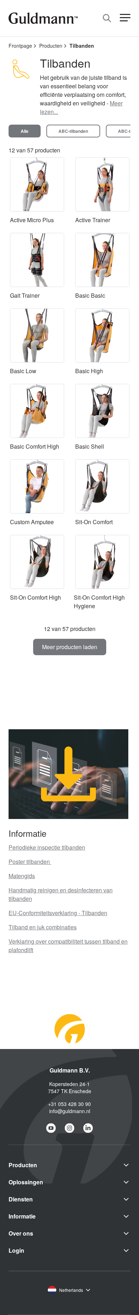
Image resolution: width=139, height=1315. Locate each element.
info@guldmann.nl (69, 1111)
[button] (125, 18)
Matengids (22, 876)
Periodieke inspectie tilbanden (47, 847)
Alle (25, 131)
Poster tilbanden (30, 861)
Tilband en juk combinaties (43, 927)
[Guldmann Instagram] (69, 1128)
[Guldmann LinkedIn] (88, 1128)
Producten (50, 45)
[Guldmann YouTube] (51, 1128)
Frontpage (20, 45)
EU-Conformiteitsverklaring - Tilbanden (58, 913)
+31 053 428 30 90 (69, 1103)
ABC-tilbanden (73, 131)
